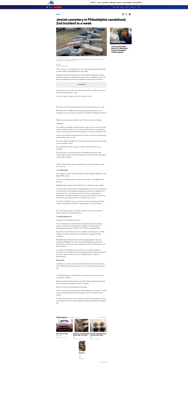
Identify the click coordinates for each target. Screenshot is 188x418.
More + (139, 7)
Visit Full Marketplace (102, 317)
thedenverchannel (50, 7)
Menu (93, 2)
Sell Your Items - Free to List (74, 317)
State (114, 7)
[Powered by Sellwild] (105, 362)
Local (99, 2)
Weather (113, 2)
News (58, 14)
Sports (119, 2)
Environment (133, 7)
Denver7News (48, 7)
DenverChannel (52, 7)
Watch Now (137, 2)
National (105, 2)
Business (127, 7)
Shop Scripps (127, 2)
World (117, 7)
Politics (121, 7)
